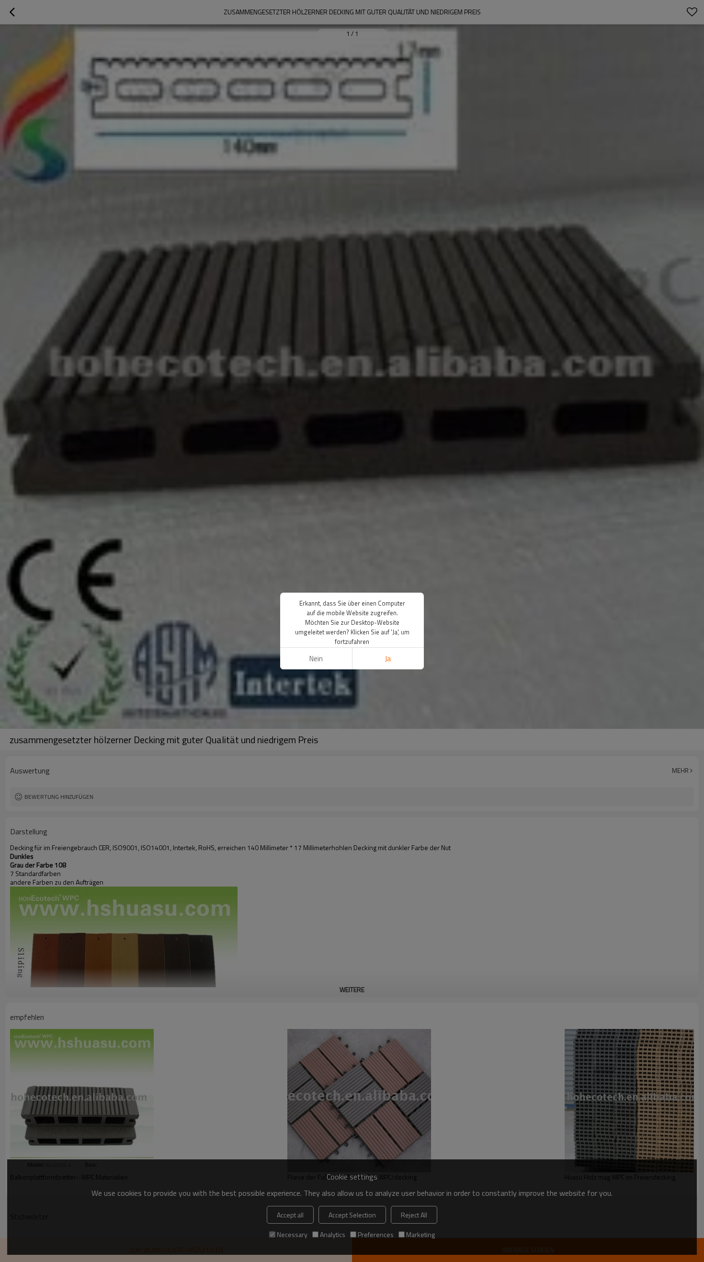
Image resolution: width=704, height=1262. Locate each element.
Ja (388, 658)
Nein (316, 658)
